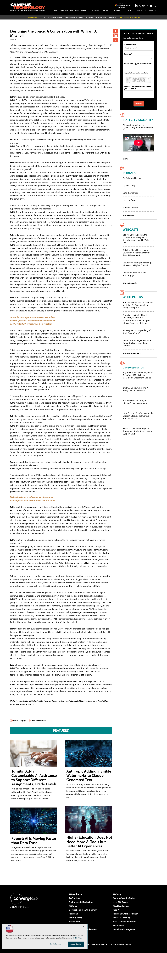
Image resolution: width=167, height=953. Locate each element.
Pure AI (116, 909)
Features (64, 10)
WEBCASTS (130, 229)
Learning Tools (129, 200)
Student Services (130, 207)
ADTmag (117, 894)
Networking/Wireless (74, 17)
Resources (118, 10)
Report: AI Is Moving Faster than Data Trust (33, 840)
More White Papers (132, 353)
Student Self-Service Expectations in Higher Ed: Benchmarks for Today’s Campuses (138, 305)
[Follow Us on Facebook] (147, 6)
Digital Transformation (96, 17)
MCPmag (73, 906)
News (56, 10)
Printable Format (39, 720)
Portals (129, 173)
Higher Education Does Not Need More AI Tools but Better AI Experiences (89, 841)
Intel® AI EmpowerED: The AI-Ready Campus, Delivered (136, 389)
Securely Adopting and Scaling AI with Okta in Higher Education (138, 264)
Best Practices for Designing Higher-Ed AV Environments (135, 401)
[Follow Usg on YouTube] (151, 6)
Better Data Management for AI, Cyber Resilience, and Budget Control (137, 343)
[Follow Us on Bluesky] (143, 6)
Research (96, 10)
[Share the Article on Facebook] (115, 30)
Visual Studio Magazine (124, 929)
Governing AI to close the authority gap (134, 274)
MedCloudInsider (121, 906)
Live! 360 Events (120, 902)
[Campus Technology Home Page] (28, 7)
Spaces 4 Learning (121, 917)
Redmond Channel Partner (125, 913)
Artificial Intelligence (132, 178)
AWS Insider (74, 898)
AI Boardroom (75, 894)
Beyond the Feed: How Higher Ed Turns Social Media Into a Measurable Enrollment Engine (138, 375)
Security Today (75, 917)
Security (112, 17)
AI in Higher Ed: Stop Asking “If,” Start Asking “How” (137, 331)
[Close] (83, 926)
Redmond (73, 913)
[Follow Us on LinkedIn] (136, 5)
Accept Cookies (76, 944)
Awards (84, 10)
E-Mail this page (19, 720)
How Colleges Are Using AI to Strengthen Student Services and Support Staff (138, 431)
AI (44, 17)
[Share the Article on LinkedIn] (115, 35)
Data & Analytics (130, 192)
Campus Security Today (124, 898)
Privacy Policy (143, 73)
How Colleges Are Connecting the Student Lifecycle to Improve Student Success (138, 416)
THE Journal (118, 925)
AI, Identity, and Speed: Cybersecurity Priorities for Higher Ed (138, 128)
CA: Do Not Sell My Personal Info (118, 944)
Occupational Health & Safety (83, 909)
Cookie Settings (55, 944)
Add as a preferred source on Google (124, 5)
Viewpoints (74, 10)
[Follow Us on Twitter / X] (140, 6)
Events (130, 10)
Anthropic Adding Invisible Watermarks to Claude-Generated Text (88, 775)
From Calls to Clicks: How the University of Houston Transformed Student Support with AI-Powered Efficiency (136, 319)
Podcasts (105, 10)
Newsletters (142, 10)
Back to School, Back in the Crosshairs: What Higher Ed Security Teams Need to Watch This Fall (138, 238)
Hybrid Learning (55, 17)
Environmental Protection (81, 902)
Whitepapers (133, 297)
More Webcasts (130, 283)
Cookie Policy (77, 938)
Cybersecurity (129, 185)
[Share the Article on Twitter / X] (115, 40)
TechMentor (74, 921)
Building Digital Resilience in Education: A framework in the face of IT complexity (136, 253)
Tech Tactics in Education (124, 921)
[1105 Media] (24, 920)
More (151, 10)
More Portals (129, 215)
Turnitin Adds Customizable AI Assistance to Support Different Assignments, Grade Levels (34, 777)
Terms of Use (98, 944)
